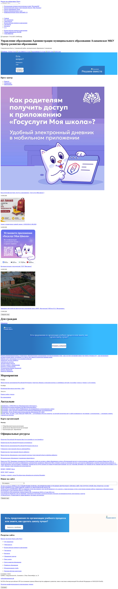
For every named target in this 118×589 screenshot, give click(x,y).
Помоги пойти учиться (7, 394)
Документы (7, 550)
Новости (6, 81)
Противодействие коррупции (13, 571)
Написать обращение (7, 371)
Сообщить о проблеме (20, 70)
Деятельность (8, 544)
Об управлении (8, 541)
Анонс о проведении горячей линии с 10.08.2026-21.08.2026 (18, 224)
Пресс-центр (8, 559)
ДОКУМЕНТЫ (8, 33)
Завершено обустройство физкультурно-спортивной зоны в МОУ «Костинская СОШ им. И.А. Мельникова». (33, 308)
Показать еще (5, 498)
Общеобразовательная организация (13, 426)
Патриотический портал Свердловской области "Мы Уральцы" (22, 7)
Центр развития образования (12, 562)
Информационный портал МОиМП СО (16, 12)
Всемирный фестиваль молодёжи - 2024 (12, 388)
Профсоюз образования (11, 565)
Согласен (3, 587)
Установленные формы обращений (11, 368)
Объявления (7, 83)
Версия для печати (6, 538)
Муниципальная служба (11, 568)
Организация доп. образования (12, 429)
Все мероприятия (6, 397)
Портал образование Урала (12, 9)
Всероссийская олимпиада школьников (15, 30)
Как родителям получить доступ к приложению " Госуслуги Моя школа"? (22, 192)
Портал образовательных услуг (13, 11)
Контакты (7, 553)
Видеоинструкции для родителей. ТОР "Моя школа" (16, 266)
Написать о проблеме (14, 527)
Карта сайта (15, 538)
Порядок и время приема (8, 366)
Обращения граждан (10, 556)
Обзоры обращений (6, 369)
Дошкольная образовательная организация (15, 427)
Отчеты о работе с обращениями (10, 365)
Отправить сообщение (59, 345)
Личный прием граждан (8, 363)
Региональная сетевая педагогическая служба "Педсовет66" (21, 6)
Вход (20, 538)
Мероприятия (8, 84)
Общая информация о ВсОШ (12, 32)
